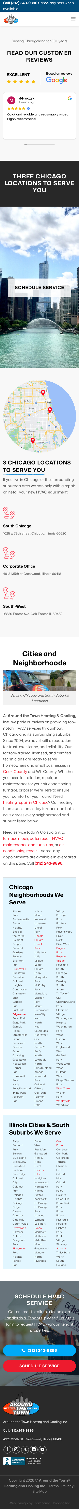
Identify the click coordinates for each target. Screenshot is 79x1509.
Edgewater (19, 1014)
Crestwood (19, 1228)
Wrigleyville (63, 1101)
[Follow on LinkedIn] (34, 1450)
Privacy (67, 1485)
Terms (54, 1485)
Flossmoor (19, 1248)
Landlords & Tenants (23, 1318)
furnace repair (15, 838)
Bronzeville (19, 969)
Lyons (38, 1228)
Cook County (15, 771)
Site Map (39, 1491)
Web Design (18, 1503)
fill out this (66, 1318)
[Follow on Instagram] (16, 1450)
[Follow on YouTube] (42, 1450)
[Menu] (73, 18)
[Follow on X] (25, 1450)
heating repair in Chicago (25, 802)
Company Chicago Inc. (52, 1503)
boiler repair (40, 838)
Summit (61, 1248)
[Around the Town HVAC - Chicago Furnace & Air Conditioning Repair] (18, 19)
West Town (63, 1088)
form (10, 1324)
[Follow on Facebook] (7, 1450)
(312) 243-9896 (24, 2)
